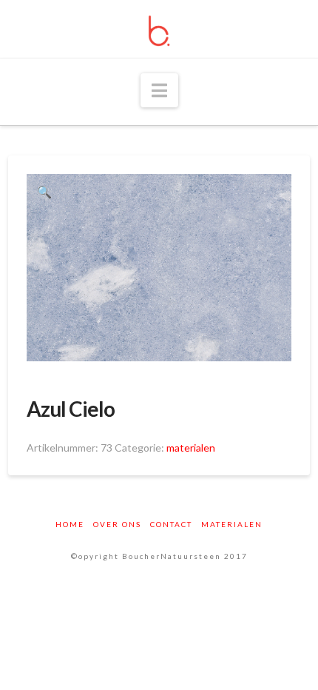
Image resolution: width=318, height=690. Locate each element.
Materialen (232, 524)
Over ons (117, 524)
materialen (190, 447)
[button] (159, 90)
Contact (171, 524)
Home (69, 524)
